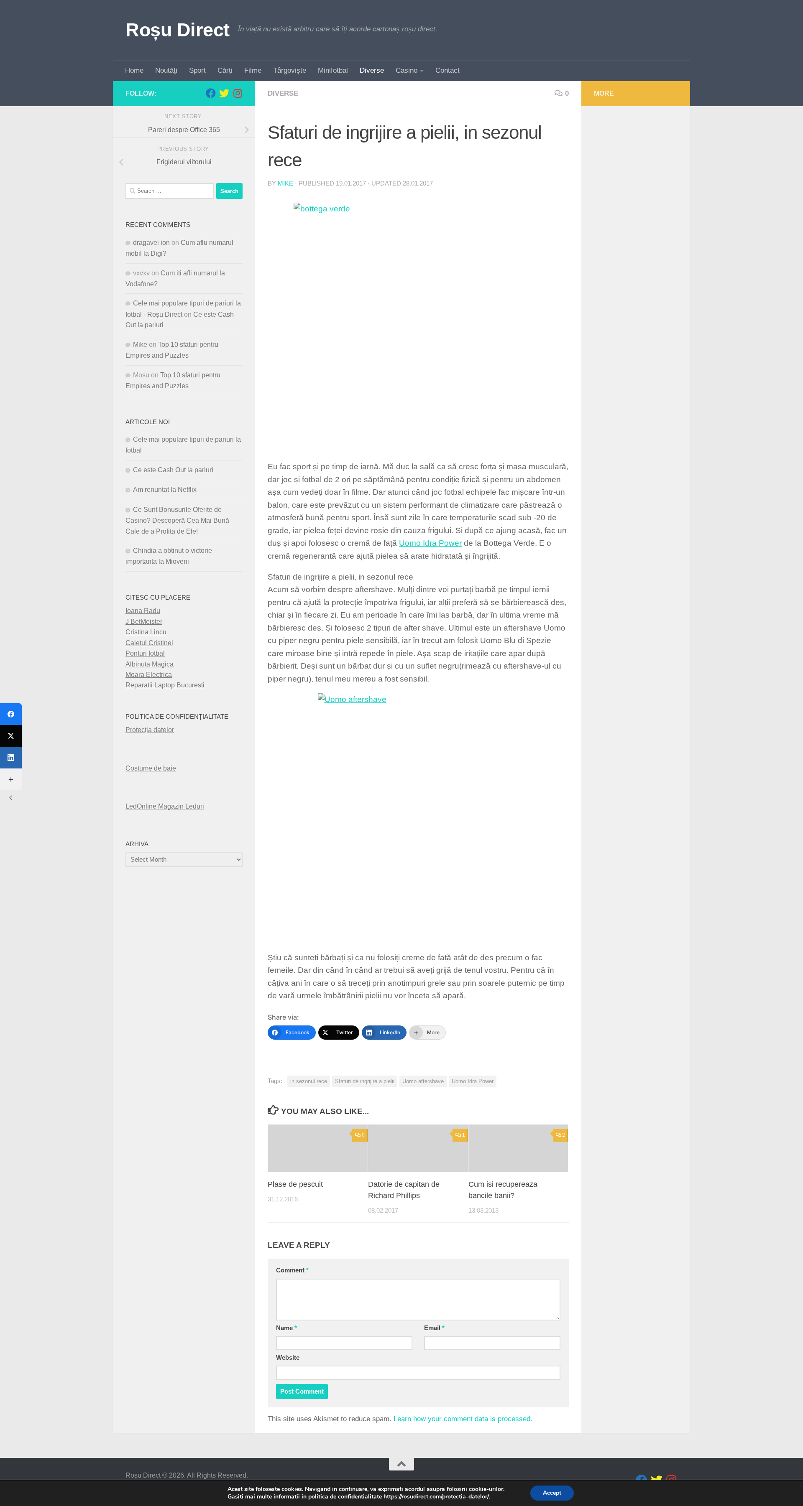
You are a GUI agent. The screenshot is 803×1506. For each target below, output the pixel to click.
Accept (552, 1493)
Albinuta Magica (149, 664)
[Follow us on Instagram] (238, 93)
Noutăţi (166, 70)
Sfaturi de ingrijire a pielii (364, 1081)
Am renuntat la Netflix (165, 489)
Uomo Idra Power (430, 543)
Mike (285, 183)
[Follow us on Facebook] (211, 93)
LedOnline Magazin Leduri (164, 806)
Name (286, 1328)
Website (287, 1357)
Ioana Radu (142, 610)
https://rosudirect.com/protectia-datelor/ (436, 1497)
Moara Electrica (148, 674)
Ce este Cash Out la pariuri (173, 469)
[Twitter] (11, 736)
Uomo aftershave (423, 1081)
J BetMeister (143, 621)
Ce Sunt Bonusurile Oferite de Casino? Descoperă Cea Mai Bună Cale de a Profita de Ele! (177, 520)
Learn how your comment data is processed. (463, 1419)
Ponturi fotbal (145, 653)
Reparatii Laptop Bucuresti (165, 685)
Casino (406, 70)
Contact (447, 70)
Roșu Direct (177, 30)
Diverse (372, 70)
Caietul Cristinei (149, 642)
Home (134, 70)
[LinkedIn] (11, 757)
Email (434, 1328)
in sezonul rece (308, 1081)
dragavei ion (151, 242)
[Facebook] (11, 714)
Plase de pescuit (295, 1184)
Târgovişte (289, 70)
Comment (292, 1270)
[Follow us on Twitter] (224, 93)
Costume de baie (150, 768)
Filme (252, 70)
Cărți (225, 70)
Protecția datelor (149, 729)
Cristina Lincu (145, 632)
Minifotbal (333, 70)
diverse (283, 93)
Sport (197, 70)
